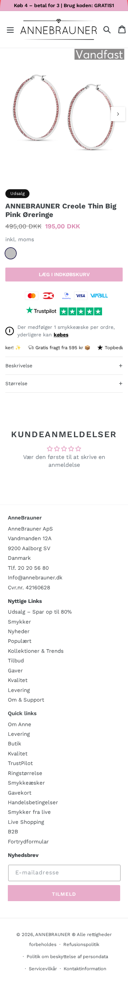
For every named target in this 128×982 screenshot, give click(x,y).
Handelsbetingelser (33, 802)
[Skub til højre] (118, 114)
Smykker (19, 622)
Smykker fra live (29, 812)
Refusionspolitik (81, 944)
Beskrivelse (64, 365)
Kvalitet (17, 680)
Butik (14, 743)
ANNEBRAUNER (52, 934)
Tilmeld (64, 894)
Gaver (15, 670)
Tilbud (16, 660)
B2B (13, 831)
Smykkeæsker (26, 783)
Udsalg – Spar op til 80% (40, 612)
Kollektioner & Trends (36, 651)
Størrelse (64, 383)
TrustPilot (20, 763)
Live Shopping (26, 822)
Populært (19, 641)
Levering (19, 690)
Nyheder (19, 631)
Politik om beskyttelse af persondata (67, 956)
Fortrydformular (28, 841)
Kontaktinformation (85, 968)
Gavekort (19, 793)
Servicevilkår (43, 968)
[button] (10, 29)
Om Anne (19, 724)
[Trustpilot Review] (41, 311)
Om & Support (26, 700)
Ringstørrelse (25, 773)
